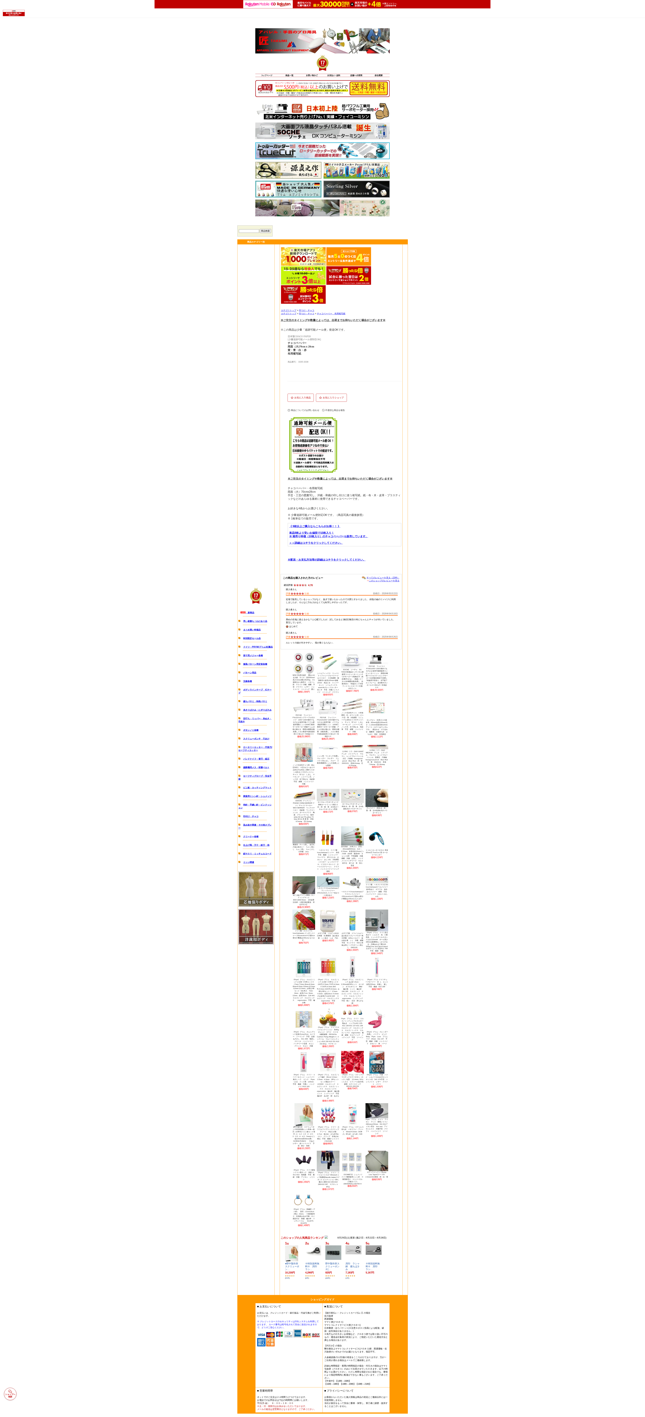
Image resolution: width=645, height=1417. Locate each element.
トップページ (266, 75)
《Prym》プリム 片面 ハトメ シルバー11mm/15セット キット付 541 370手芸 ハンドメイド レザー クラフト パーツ (377, 1079)
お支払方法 (333, 75)
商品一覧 (289, 75)
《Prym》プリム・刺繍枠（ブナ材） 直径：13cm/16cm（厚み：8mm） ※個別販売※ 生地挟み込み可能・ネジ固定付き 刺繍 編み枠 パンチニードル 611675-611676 (304, 1216)
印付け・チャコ (251, 816)
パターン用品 (249, 672)
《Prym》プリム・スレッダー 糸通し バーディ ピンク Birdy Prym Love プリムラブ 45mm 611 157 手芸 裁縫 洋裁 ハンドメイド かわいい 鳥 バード (377, 1038)
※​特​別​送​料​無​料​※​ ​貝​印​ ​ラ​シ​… (312, 1266)
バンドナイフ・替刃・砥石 (256, 759)
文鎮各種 (247, 681)
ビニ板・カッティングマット (257, 787)
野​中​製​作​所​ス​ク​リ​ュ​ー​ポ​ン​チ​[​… (332, 1266)
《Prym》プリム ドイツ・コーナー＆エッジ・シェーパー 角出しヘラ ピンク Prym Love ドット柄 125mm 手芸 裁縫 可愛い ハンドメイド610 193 (304, 1080)
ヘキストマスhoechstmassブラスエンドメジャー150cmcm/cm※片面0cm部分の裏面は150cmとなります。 (352, 895)
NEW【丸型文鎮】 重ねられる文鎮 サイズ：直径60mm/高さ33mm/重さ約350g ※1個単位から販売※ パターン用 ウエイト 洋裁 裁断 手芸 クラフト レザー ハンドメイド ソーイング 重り (304, 682)
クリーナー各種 (251, 836)
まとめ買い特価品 (252, 629)
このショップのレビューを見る (384, 580)
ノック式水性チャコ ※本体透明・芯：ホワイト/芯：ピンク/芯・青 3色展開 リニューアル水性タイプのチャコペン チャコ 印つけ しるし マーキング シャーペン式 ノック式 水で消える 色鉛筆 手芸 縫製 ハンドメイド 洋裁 (352, 722)
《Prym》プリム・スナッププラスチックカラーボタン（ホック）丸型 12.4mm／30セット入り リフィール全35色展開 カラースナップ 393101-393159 (352, 1080)
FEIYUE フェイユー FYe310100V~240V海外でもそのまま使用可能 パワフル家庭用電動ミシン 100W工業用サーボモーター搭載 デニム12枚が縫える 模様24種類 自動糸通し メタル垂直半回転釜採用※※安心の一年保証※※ (328, 727)
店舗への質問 (356, 75)
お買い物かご (311, 75)
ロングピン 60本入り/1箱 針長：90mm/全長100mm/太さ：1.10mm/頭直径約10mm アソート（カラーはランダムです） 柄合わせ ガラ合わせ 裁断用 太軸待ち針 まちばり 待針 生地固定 (377, 727)
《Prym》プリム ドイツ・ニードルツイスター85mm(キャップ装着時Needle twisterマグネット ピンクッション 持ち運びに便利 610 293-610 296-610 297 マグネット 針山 (328, 1180)
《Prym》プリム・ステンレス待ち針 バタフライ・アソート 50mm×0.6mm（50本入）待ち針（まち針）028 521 (352, 1131)
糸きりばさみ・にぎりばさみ (257, 710)
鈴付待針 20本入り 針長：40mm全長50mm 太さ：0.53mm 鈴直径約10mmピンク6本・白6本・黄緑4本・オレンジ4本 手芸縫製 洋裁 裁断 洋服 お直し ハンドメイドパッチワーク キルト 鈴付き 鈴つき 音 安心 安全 (352, 856)
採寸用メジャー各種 (253, 655)
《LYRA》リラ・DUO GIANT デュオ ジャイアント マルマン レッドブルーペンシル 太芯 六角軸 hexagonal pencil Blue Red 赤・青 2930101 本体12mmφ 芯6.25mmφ (352, 758)
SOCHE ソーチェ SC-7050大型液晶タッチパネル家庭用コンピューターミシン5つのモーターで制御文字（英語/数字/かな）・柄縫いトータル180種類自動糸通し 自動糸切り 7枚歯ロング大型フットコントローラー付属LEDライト (352, 679)
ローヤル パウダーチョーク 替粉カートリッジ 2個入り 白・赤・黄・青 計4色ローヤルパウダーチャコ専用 (328, 805)
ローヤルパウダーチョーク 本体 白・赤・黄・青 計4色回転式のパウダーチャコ (353, 806)
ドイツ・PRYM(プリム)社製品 (258, 647)
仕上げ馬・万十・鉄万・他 (256, 845)
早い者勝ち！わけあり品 (255, 621)
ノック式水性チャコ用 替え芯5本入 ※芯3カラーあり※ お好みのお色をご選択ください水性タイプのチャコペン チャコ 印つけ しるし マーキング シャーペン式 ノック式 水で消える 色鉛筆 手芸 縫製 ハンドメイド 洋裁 (304, 774)
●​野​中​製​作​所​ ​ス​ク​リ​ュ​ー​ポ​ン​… (292, 1266)
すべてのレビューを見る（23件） (383, 577)
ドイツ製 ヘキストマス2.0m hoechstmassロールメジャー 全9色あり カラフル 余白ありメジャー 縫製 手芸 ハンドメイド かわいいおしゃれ (377, 890)
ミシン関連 (248, 862)
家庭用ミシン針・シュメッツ (257, 796)
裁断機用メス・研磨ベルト (256, 767)
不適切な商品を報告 (335, 410)
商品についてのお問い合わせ (305, 410)
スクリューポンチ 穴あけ (256, 738)
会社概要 (378, 75)
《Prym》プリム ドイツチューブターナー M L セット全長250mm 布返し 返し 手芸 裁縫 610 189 (377, 983)
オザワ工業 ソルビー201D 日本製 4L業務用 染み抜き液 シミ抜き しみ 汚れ (328, 935)
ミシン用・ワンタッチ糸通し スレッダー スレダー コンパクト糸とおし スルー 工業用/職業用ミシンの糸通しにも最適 (328, 760)
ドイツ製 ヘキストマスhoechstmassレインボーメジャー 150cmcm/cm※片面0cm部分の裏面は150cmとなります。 (304, 935)
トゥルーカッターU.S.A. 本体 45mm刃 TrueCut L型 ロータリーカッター (377, 852)
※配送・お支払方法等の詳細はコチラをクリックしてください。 (327, 559)
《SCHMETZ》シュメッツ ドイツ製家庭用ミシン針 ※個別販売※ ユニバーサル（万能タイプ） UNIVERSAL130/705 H (352, 1179)
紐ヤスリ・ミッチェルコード (257, 853)
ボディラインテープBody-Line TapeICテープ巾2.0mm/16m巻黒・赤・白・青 (377, 1174)
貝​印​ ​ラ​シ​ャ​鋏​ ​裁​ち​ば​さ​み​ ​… (353, 1266)
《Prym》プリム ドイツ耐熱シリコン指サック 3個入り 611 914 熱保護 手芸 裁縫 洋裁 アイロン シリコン (304, 1174)
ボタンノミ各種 (251, 730)
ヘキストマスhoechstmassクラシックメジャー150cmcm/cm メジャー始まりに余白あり (328, 891)
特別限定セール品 (252, 638)
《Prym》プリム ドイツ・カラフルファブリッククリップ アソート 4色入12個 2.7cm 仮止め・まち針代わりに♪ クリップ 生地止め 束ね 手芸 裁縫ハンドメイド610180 (328, 1134)
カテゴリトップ (288, 310)
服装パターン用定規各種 (255, 664)
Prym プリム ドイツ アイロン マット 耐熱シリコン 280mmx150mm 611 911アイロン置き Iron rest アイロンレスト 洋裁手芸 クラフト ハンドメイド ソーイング (377, 1126)
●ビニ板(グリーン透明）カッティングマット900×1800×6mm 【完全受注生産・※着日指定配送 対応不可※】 (304, 900)
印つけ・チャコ (306, 310)
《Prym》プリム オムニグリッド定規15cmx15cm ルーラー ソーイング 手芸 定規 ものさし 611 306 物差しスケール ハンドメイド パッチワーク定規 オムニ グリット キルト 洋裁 (303, 1039)
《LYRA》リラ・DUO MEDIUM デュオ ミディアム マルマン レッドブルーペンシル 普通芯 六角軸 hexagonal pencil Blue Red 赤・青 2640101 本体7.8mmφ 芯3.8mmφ (377, 757)
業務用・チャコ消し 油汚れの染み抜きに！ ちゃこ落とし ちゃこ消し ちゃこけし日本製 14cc (304, 848)
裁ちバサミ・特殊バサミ (255, 701)
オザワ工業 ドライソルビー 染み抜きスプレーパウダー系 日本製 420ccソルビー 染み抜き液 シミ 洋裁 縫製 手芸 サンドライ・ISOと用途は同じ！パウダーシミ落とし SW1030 (352, 940)
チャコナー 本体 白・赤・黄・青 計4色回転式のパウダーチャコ (376, 810)
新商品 (250, 612)
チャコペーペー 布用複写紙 (331, 313)
